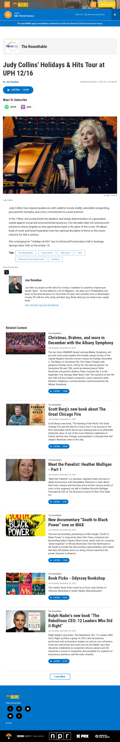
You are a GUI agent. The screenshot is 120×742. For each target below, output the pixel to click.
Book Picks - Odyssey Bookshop (76, 578)
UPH (80, 253)
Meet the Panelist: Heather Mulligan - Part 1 (80, 467)
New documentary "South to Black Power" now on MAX (78, 522)
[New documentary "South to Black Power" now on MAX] (25, 525)
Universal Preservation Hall (31, 259)
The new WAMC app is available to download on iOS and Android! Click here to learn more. (60, 23)
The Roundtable (34, 46)
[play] (8, 14)
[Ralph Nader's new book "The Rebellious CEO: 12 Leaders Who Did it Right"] (25, 621)
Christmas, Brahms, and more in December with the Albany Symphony (80, 340)
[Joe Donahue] (15, 284)
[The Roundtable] (12, 46)
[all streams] (115, 14)
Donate (108, 4)
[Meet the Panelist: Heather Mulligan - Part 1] (25, 470)
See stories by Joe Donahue (42, 305)
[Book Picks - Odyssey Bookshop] (25, 584)
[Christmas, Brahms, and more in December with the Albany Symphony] (25, 343)
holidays (56, 259)
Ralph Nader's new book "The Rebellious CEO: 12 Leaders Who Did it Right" (80, 620)
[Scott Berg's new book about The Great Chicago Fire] (25, 415)
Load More (60, 676)
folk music (65, 253)
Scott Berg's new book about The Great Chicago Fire (77, 412)
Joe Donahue (12, 81)
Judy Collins (47, 253)
